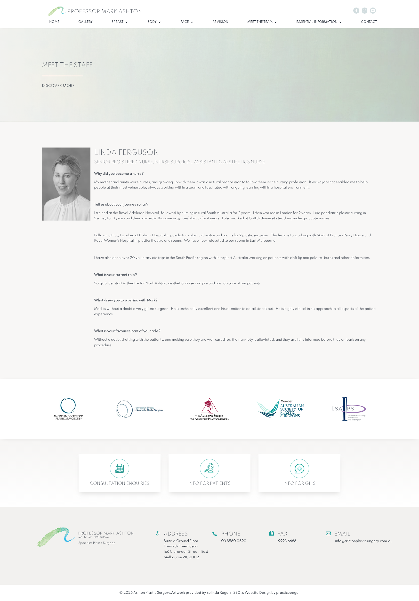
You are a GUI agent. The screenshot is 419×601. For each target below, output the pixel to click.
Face (184, 22)
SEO (237, 592)
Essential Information (316, 22)
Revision (220, 22)
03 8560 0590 (233, 541)
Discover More (58, 86)
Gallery (85, 22)
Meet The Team (260, 22)
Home (54, 22)
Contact (369, 22)
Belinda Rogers (219, 592)
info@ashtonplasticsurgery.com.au (363, 541)
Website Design (258, 592)
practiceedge (287, 592)
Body (152, 22)
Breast (117, 22)
